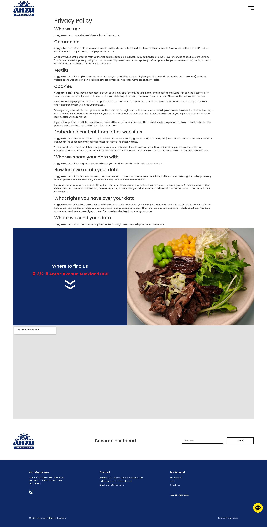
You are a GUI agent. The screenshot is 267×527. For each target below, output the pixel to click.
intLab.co (234, 518)
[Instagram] (31, 492)
